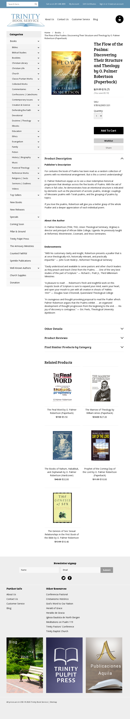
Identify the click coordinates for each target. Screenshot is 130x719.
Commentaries (19, 89)
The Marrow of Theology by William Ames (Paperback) (99, 411)
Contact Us (63, 19)
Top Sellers (15, 194)
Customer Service (81, 19)
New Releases (17, 209)
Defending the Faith (21, 110)
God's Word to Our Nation (59, 603)
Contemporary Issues (22, 99)
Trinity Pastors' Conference (60, 626)
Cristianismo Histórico (57, 598)
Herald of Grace (54, 608)
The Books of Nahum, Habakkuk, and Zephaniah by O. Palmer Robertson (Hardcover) (62, 472)
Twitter (63, 578)
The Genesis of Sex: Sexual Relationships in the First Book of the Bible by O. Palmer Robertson (62, 534)
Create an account (116, 4)
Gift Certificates (89, 4)
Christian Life (18, 68)
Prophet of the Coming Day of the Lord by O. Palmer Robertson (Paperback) (100, 472)
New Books (16, 202)
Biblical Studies (19, 52)
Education (17, 131)
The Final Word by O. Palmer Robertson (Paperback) (61, 411)
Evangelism (17, 141)
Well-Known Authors (20, 267)
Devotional (17, 115)
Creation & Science (21, 104)
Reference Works (20, 173)
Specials (14, 216)
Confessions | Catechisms (24, 94)
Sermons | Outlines (21, 183)
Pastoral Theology (20, 167)
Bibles (15, 47)
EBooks (15, 125)
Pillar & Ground (18, 231)
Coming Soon (17, 224)
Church (15, 73)
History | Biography (21, 157)
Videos (15, 188)
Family (15, 146)
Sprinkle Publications (20, 260)
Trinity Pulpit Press (19, 238)
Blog (95, 19)
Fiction (15, 152)
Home (47, 32)
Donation (15, 282)
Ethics (15, 136)
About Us (49, 19)
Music (15, 162)
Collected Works (20, 84)
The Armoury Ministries (22, 246)
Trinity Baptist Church (57, 631)
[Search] (35, 4)
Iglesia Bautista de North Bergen (63, 617)
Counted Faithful (18, 253)
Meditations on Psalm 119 (59, 621)
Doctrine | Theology (21, 120)
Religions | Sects (20, 178)
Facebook (70, 578)
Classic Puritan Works (22, 78)
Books (13, 41)
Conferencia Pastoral (57, 594)
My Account (74, 4)
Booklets (16, 57)
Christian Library (20, 63)
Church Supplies (18, 275)
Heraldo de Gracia (55, 612)
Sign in (102, 4)
